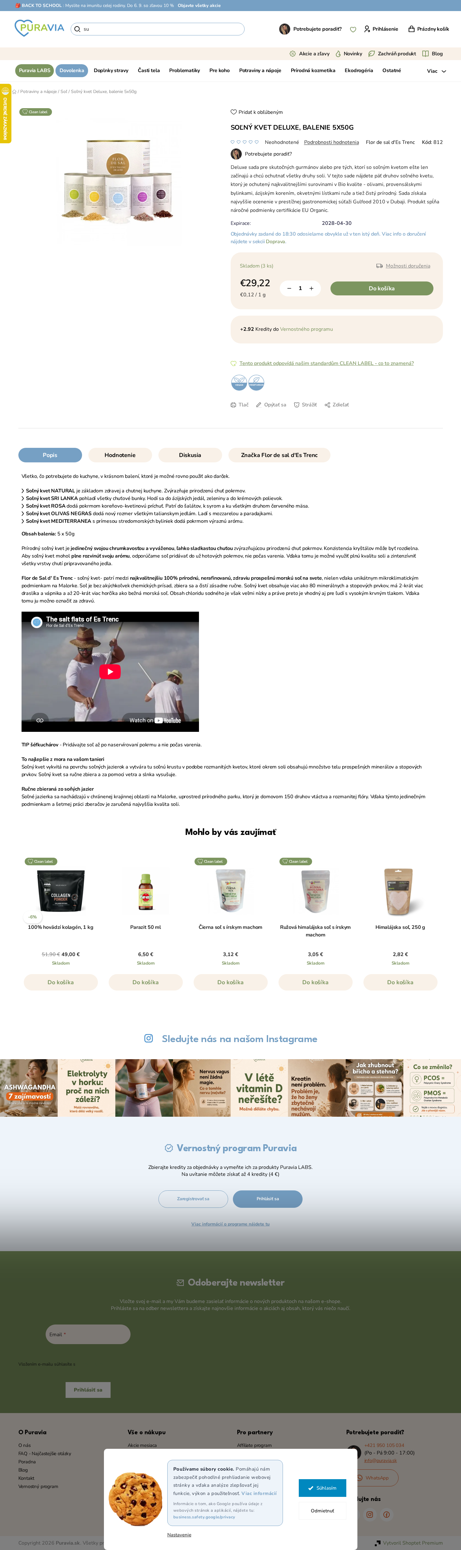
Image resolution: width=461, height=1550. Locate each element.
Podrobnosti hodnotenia (331, 142)
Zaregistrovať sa (193, 1199)
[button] (61, 985)
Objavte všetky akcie (199, 6)
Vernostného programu (306, 329)
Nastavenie (179, 1535)
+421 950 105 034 (384, 1445)
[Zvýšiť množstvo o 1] (311, 288)
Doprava (275, 241)
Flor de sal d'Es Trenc (390, 142)
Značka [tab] (279, 455)
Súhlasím (326, 1488)
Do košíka (382, 288)
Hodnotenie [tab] (120, 455)
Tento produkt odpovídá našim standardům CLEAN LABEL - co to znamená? (327, 363)
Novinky (353, 53)
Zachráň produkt (397, 53)
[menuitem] (34, 70)
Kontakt (26, 1478)
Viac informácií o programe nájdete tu (230, 1224)
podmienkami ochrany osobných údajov (117, 1364)
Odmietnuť (322, 1511)
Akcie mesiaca (142, 1445)
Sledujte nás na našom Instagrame (239, 1039)
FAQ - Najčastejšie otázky (45, 1453)
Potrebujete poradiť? (317, 29)
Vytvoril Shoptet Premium (413, 1543)
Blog (437, 53)
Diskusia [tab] (190, 455)
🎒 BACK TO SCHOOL (38, 6)
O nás (24, 1445)
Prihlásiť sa (268, 1199)
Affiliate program (254, 1445)
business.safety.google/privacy (204, 1517)
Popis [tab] (50, 455)
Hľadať (256, 29)
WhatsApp (377, 1478)
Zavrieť (284, 414)
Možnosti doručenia (408, 265)
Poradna (27, 1462)
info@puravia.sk (380, 1460)
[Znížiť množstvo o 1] (289, 288)
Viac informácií (259, 1493)
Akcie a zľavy (314, 53)
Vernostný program (38, 1486)
